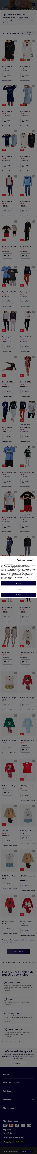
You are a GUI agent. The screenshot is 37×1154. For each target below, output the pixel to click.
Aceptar (18, 583)
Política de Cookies (6, 578)
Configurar (18, 589)
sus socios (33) (9, 565)
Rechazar (18, 594)
